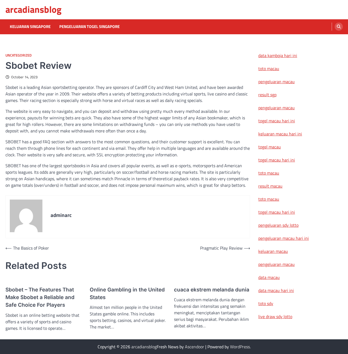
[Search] (339, 27)
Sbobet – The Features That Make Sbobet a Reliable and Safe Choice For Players (39, 297)
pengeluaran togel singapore (89, 27)
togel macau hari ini (276, 160)
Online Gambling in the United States (127, 293)
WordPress (240, 346)
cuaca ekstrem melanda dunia (211, 290)
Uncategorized (18, 55)
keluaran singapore (30, 27)
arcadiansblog (33, 9)
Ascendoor (194, 346)
